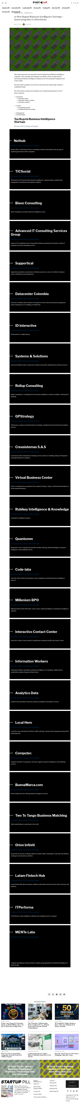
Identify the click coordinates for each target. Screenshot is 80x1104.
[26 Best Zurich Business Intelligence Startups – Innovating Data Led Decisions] (60, 1069)
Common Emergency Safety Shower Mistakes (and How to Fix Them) (39, 1055)
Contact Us (37, 1091)
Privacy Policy (38, 1094)
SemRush (35, 126)
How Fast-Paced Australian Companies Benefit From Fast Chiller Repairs (11, 1055)
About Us (36, 1084)
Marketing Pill (54, 1091)
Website (20, 145)
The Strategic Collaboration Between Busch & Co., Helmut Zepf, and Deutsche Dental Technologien (38, 1026)
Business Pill (53, 1088)
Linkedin (36, 145)
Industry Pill (53, 1085)
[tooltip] (71, 3)
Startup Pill (28, 13)
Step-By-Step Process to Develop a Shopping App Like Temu (67, 1054)
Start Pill (29, 24)
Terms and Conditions (40, 1097)
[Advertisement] (40, 951)
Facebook (30, 145)
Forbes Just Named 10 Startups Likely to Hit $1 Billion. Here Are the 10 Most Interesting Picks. (12, 1025)
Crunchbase (27, 126)
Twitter (25, 145)
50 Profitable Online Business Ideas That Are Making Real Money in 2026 (65, 1025)
